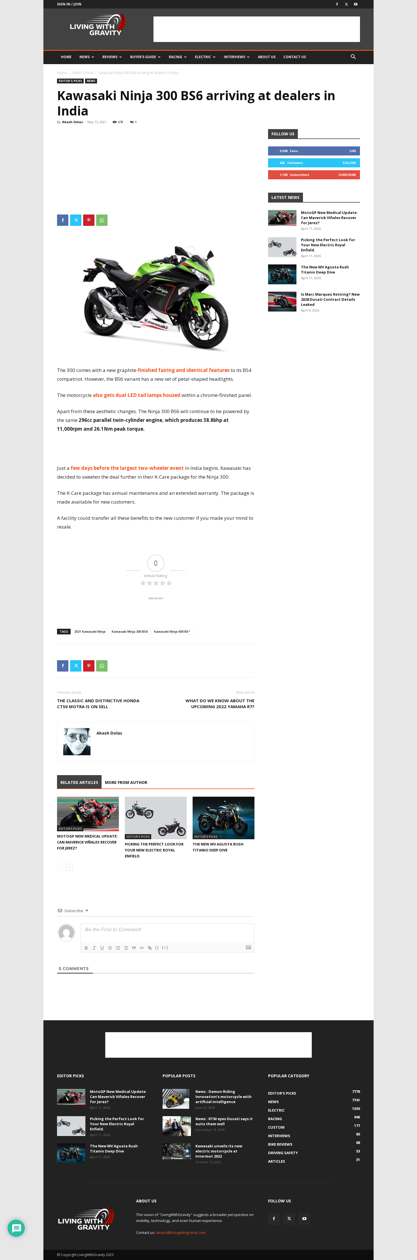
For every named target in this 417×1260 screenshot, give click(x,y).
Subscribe (347, 175)
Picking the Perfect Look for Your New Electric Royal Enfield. (154, 850)
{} (157, 947)
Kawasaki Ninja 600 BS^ (172, 631)
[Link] (150, 948)
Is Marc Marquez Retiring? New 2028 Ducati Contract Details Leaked (330, 299)
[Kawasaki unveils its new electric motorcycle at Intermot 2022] (177, 1151)
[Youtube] (355, 4)
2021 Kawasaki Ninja (90, 631)
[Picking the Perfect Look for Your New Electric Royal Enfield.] (156, 818)
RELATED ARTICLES (79, 782)
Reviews (109, 56)
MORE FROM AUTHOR (126, 782)
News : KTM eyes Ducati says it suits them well (224, 1121)
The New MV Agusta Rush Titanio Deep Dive (325, 269)
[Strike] (110, 948)
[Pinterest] (88, 220)
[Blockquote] (134, 948)
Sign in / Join (69, 4)
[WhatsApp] (102, 220)
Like (352, 151)
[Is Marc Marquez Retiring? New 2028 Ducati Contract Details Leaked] (282, 302)
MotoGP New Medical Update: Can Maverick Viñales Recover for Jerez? (87, 842)
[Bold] (86, 948)
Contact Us (294, 56)
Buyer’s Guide (143, 56)
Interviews (234, 56)
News (84, 56)
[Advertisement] (256, 29)
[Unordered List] (126, 948)
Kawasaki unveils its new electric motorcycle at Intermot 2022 (218, 1151)
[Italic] (94, 948)
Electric (203, 56)
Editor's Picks (82, 72)
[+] (165, 947)
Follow (349, 163)
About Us (266, 56)
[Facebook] (337, 4)
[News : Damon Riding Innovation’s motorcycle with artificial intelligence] (176, 1099)
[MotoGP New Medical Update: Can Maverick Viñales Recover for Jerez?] (88, 814)
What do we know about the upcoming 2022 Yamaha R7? (220, 703)
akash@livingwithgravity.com (181, 1232)
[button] (353, 57)
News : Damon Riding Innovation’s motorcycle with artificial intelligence (223, 1096)
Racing (175, 56)
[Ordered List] (118, 948)
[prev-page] (60, 867)
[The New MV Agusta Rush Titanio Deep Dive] (223, 818)
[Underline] (102, 948)
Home (66, 56)
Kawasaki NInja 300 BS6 (130, 631)
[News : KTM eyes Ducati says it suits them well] (177, 1126)
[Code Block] (142, 948)
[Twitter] (346, 4)
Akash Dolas (72, 122)
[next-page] (69, 867)
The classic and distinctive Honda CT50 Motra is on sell (98, 703)
